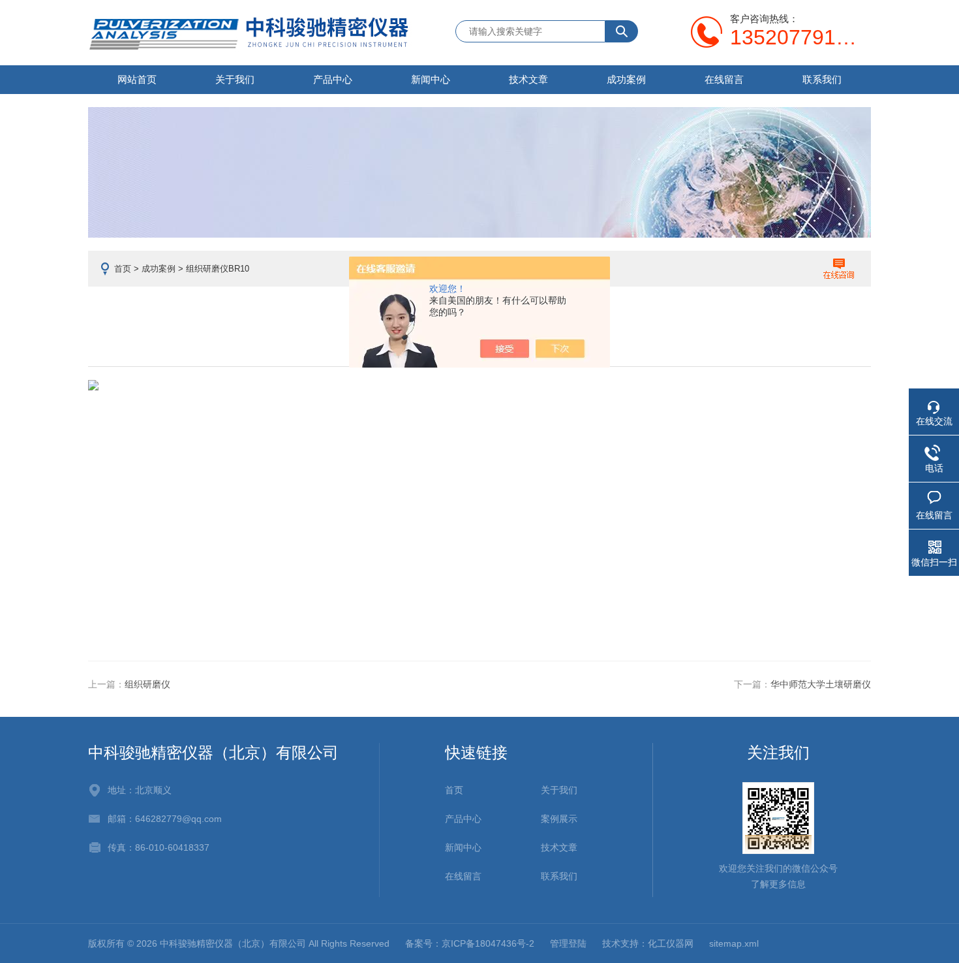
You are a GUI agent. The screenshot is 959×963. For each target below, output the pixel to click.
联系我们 (822, 79)
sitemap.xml (734, 943)
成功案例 (626, 79)
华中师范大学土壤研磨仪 (820, 684)
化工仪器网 (670, 943)
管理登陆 (568, 943)
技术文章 (528, 79)
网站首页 (137, 79)
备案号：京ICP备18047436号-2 (469, 943)
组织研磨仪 (147, 684)
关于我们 (234, 79)
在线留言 (724, 79)
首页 (122, 269)
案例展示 (559, 818)
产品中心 (332, 79)
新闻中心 (430, 79)
